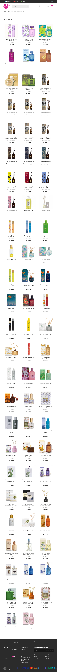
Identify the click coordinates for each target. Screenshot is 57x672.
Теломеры (36, 656)
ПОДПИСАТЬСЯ (49, 650)
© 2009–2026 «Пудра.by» (10, 669)
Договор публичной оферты (25, 660)
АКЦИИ (24, 1)
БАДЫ (13, 651)
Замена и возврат (24, 662)
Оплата (22, 653)
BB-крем (36, 658)
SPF (4, 649)
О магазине (23, 649)
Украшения (14, 649)
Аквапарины (36, 654)
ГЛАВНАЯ (5, 11)
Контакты (23, 651)
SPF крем (47, 656)
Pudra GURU (8, 1)
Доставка (23, 654)
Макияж (5, 654)
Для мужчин (5, 658)
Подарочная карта (17, 656)
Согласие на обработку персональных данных (25, 657)
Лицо (4, 651)
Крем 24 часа (48, 654)
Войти (52, 1)
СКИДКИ (16, 1)
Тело (4, 653)
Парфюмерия (15, 653)
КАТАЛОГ (10, 11)
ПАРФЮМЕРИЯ (16, 11)
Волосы (4, 656)
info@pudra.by (38, 641)
